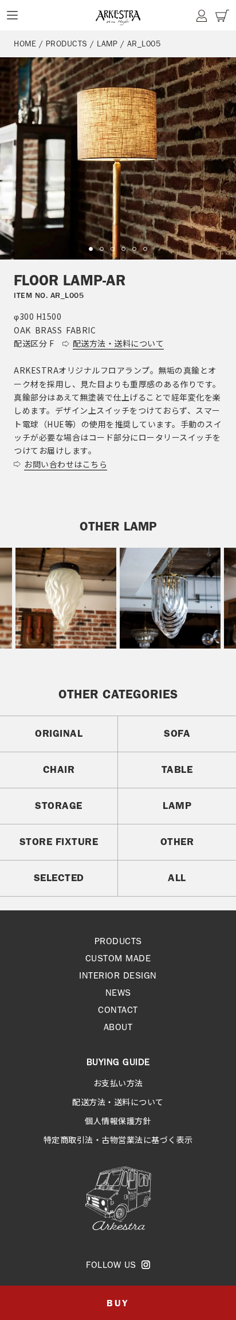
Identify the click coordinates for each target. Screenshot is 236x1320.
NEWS (118, 992)
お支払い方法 (118, 1083)
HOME (25, 43)
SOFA (177, 733)
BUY (118, 1303)
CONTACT (118, 1009)
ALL (177, 877)
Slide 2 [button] (102, 249)
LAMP (107, 43)
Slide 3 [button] (113, 249)
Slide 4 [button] (123, 249)
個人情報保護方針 (118, 1120)
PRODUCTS (67, 43)
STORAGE (58, 805)
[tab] (91, 249)
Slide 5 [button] (134, 249)
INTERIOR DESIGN (118, 975)
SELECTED (59, 877)
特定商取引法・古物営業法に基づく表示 (118, 1139)
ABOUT (118, 1027)
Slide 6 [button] (145, 249)
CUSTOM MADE (118, 958)
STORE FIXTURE (59, 841)
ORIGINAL (58, 733)
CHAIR (59, 769)
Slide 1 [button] (91, 249)
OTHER (177, 841)
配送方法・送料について (118, 1101)
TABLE (177, 769)
